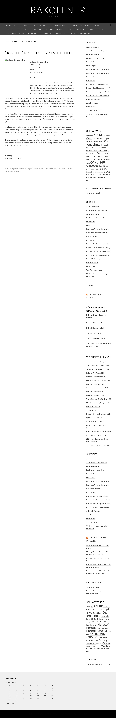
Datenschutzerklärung (80, 33)
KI (108, 150)
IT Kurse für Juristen (93, 77)
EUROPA (104, 148)
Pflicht (53, 169)
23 (9, 698)
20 (38, 696)
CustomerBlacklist (59, 25)
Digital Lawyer (90, 66)
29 (52, 698)
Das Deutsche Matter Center (95, 58)
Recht (63, 169)
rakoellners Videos (92, 103)
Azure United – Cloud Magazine (96, 51)
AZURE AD (106, 135)
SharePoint (91, 172)
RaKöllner (58, 10)
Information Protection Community (97, 69)
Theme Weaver (81, 714)
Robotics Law (90, 107)
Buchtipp (21, 169)
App (92, 135)
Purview (91, 169)
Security (102, 168)
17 (16, 696)
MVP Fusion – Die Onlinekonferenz (97, 95)
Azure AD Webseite (92, 47)
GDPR (93, 150)
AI (87, 135)
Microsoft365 (104, 157)
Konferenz (10, 25)
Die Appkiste (90, 62)
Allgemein (14, 169)
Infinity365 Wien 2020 (93, 406)
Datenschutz (34, 33)
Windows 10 (101, 177)
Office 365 (97, 162)
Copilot (95, 142)
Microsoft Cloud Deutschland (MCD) (98, 88)
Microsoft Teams (94, 159)
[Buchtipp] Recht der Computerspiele (39, 53)
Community (97, 138)
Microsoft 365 (40, 25)
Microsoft (24, 25)
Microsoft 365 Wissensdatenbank (97, 84)
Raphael (18, 171)
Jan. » (14, 704)
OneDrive (103, 166)
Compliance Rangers (15, 33)
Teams (106, 172)
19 (31, 696)
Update (88, 175)
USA (100, 175)
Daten (100, 142)
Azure (97, 25)
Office (88, 163)
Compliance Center (92, 54)
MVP (105, 160)
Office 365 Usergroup (93, 99)
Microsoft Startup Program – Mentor (98, 92)
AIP (89, 135)
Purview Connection (81, 25)
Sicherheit (99, 172)
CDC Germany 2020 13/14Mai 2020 (98, 380)
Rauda (58, 169)
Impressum (60, 33)
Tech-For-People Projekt (94, 110)
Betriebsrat (22, 29)
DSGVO (94, 148)
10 (16, 693)
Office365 (92, 165)
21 (45, 696)
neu (109, 160)
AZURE (98, 135)
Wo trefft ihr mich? (55, 29)
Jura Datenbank (96, 29)
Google (99, 150)
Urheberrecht (94, 175)
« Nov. (8, 704)
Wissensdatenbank (76, 29)
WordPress (53, 714)
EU (99, 148)
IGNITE (104, 150)
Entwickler (47, 169)
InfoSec (9, 29)
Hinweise (48, 33)
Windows (93, 177)
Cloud (89, 138)
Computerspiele (38, 169)
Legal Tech (36, 29)
